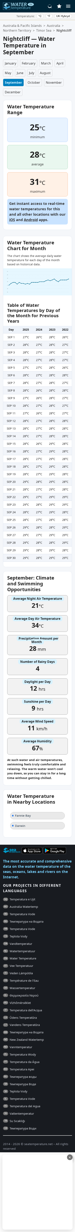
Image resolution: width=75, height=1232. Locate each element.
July (31, 73)
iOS (12, 219)
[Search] (50, 6)
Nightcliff (63, 30)
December (13, 92)
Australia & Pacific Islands (22, 25)
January (10, 63)
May (8, 73)
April (59, 63)
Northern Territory (17, 30)
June (20, 73)
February (28, 63)
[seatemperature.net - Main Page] (18, 6)
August (45, 73)
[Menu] (68, 6)
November (54, 82)
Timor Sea (43, 30)
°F (48, 16)
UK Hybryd (63, 16)
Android (31, 219)
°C (40, 16)
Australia (53, 25)
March (46, 63)
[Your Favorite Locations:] (59, 6)
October (34, 82)
